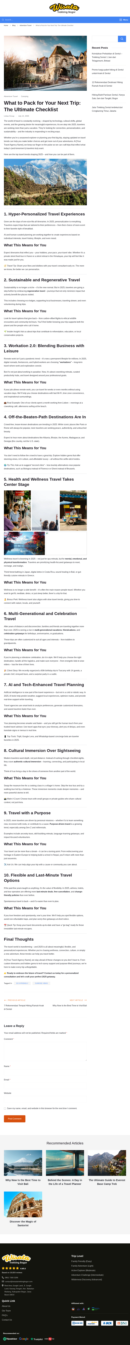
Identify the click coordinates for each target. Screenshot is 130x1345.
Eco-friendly (22, 983)
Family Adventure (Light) (82, 1266)
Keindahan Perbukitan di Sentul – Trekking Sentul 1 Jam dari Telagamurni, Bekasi (107, 57)
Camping (24, 96)
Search (122, 39)
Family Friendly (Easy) (81, 1261)
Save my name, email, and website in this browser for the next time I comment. (42, 1108)
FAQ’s (4, 1315)
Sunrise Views (41, 983)
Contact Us (7, 1320)
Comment (9, 1039)
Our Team (6, 1311)
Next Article (76, 1000)
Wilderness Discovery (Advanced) (86, 1279)
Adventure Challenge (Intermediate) (87, 1275)
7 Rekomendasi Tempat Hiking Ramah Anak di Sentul (24, 1007)
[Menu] (120, 20)
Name (7, 1066)
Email (7, 1080)
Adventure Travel (11, 96)
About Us (6, 1306)
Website (7, 1093)
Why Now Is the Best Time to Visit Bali (70, 1006)
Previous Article (17, 1000)
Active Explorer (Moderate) (83, 1270)
